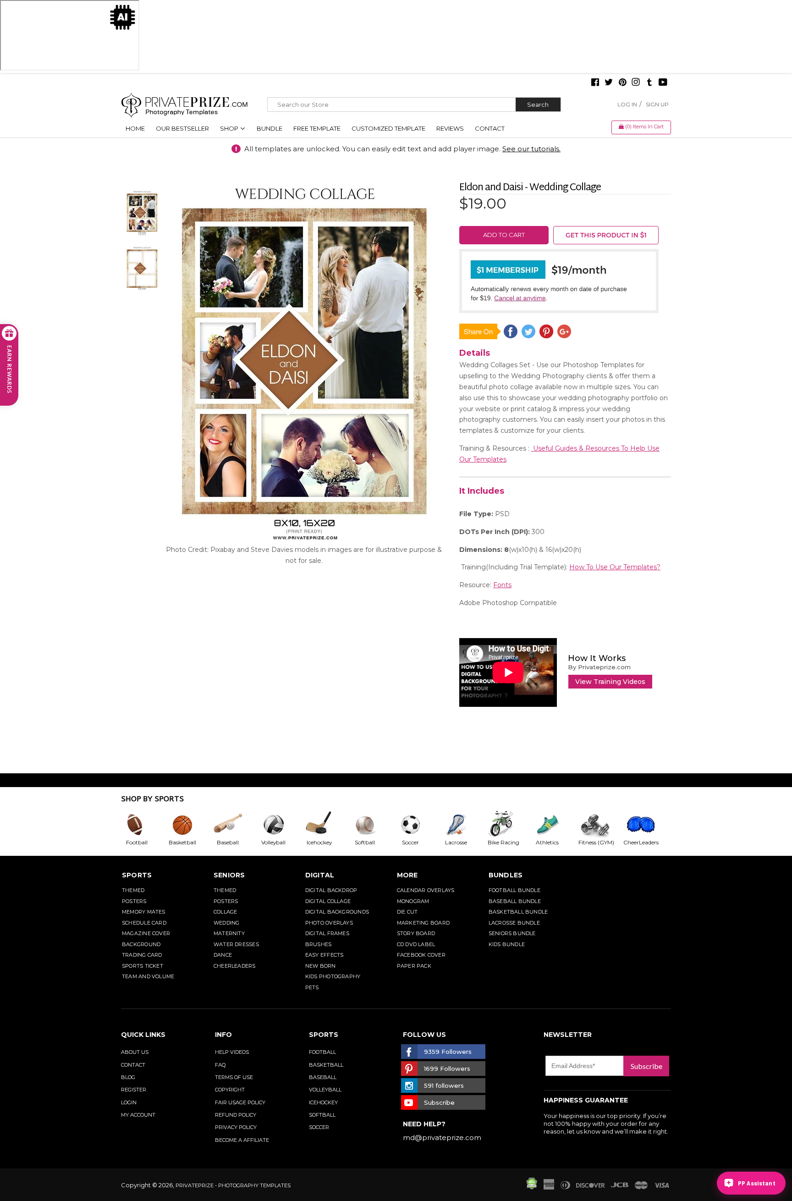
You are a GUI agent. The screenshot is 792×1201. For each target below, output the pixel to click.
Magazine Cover (146, 933)
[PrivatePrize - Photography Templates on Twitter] (609, 83)
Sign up (657, 104)
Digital (320, 875)
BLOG (128, 1077)
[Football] (144, 824)
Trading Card (142, 955)
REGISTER (133, 1089)
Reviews (450, 128)
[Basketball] (190, 824)
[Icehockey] (326, 824)
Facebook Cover (421, 955)
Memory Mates (143, 912)
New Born (320, 966)
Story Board (416, 933)
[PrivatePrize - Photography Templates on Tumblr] (649, 83)
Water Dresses (236, 944)
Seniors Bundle (512, 933)
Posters (134, 901)
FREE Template (317, 128)
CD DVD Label (416, 944)
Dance (223, 955)
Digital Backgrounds (337, 912)
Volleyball (325, 1089)
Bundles (506, 875)
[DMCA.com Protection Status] (531, 1187)
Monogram (413, 901)
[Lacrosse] (463, 824)
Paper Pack (414, 966)
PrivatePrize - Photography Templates (233, 1185)
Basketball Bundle (518, 912)
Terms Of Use (234, 1077)
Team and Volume (148, 976)
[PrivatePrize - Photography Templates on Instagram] (636, 83)
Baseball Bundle (515, 901)
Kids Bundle (507, 944)
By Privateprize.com (599, 667)
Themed (133, 890)
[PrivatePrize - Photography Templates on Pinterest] (622, 83)
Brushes (318, 944)
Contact (490, 128)
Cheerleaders (235, 966)
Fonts (502, 585)
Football (322, 1052)
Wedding (227, 923)
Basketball (326, 1065)
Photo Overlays (329, 923)
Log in (627, 104)
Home (135, 128)
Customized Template (388, 128)
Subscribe (646, 1066)
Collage (225, 912)
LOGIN (129, 1102)
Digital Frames (327, 933)
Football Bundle (514, 890)
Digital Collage (328, 901)
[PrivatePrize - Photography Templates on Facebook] (595, 83)
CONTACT (133, 1065)
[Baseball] (235, 824)
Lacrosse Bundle (514, 923)
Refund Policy (235, 1115)
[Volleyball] (281, 824)
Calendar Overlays (426, 890)
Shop (230, 128)
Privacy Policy (236, 1127)
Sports (137, 875)
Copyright (230, 1089)
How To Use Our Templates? (614, 567)
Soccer (319, 1127)
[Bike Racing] (509, 824)
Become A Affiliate (242, 1140)
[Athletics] (555, 824)
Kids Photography (333, 976)
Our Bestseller (182, 128)
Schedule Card (144, 923)
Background (141, 944)
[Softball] (372, 824)
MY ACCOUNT (138, 1115)
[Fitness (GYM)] (600, 824)
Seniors (229, 875)
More (407, 875)
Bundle (269, 128)
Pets (312, 987)
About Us (134, 1052)
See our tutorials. (531, 148)
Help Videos (232, 1052)
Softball (322, 1115)
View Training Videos (610, 682)
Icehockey (323, 1102)
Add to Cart (504, 234)
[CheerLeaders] (646, 824)
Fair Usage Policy (240, 1102)
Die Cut (407, 912)
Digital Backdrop (331, 890)
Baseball (322, 1077)
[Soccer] (418, 824)
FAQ (220, 1065)
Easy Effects (324, 955)
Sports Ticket (142, 966)
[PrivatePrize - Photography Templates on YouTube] (663, 83)
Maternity (229, 933)
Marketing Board (423, 923)
